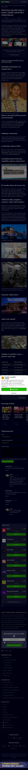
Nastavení (14, 393)
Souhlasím (15, 389)
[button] (24, 377)
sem (6, 386)
